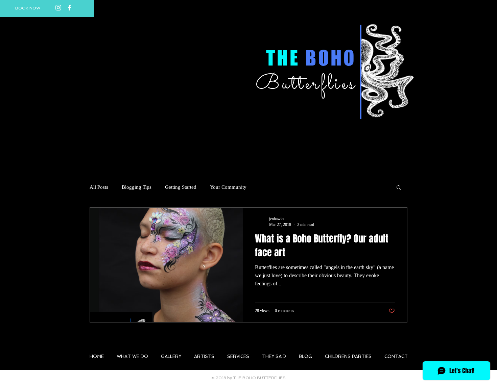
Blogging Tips (136, 187)
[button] (399, 187)
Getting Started (180, 187)
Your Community (228, 187)
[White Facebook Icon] (69, 7)
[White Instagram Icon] (58, 7)
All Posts (99, 187)
